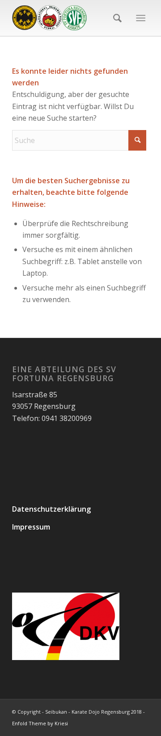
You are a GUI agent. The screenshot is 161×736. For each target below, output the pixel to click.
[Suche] (114, 18)
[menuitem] (114, 18)
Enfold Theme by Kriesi (40, 723)
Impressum (31, 527)
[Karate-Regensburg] (67, 18)
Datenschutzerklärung (51, 509)
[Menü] (140, 18)
